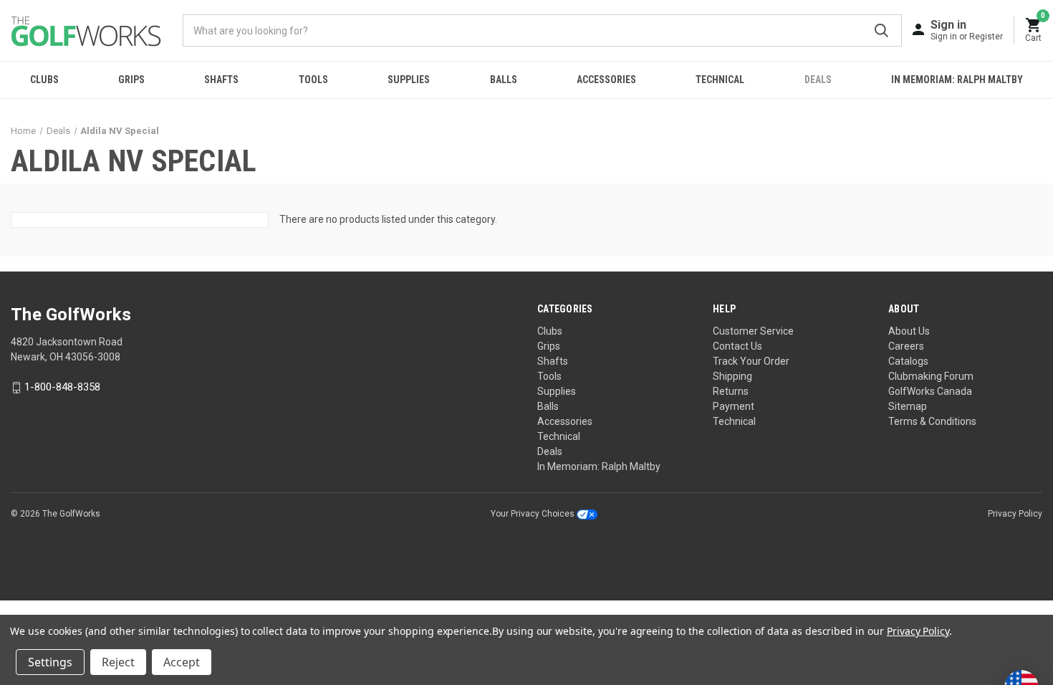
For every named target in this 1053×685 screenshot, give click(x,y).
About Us (909, 331)
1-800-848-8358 (62, 387)
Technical (720, 79)
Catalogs (908, 361)
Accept (181, 662)
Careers (906, 346)
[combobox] (542, 30)
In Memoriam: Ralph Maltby (957, 79)
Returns (731, 391)
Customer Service (753, 331)
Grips (131, 79)
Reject (118, 662)
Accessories (606, 79)
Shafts (221, 79)
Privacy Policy (1015, 514)
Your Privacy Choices (534, 514)
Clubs (44, 79)
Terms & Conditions (932, 421)
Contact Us (737, 346)
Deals (818, 79)
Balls (503, 79)
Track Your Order (751, 361)
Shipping (732, 376)
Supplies (409, 79)
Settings (50, 662)
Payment (733, 406)
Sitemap (907, 406)
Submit (881, 30)
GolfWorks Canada (930, 391)
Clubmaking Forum (930, 376)
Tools (313, 79)
